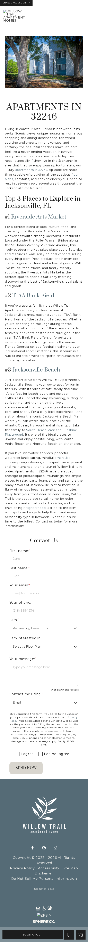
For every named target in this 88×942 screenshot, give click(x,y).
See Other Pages (44, 889)
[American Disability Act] (44, 908)
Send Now (26, 768)
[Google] (44, 847)
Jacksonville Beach (36, 370)
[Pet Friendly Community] (49, 908)
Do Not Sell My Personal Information (44, 879)
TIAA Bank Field (33, 295)
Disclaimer (44, 873)
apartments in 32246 (31, 170)
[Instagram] (55, 847)
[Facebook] (32, 847)
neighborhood (35, 508)
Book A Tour (33, 934)
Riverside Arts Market (38, 217)
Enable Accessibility (16, 2)
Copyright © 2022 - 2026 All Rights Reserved (44, 860)
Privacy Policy (22, 868)
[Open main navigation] (78, 15)
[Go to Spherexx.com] (44, 922)
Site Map (70, 868)
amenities (62, 458)
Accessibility (48, 868)
